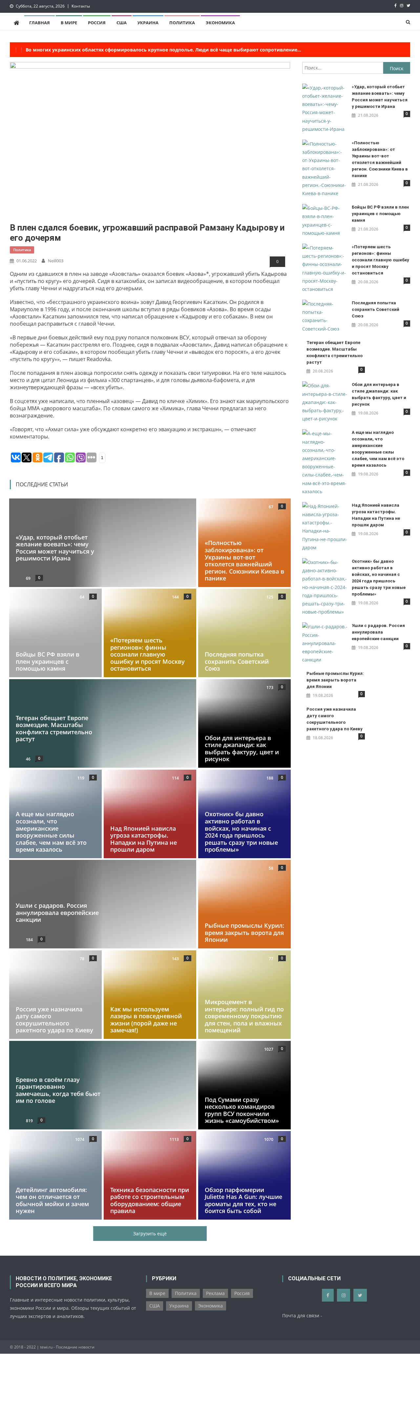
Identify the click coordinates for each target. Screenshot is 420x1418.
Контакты (81, 6)
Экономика (220, 23)
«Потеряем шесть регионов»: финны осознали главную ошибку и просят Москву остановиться (147, 654)
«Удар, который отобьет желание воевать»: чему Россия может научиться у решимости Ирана (55, 547)
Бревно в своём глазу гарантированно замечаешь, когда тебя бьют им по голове (58, 1089)
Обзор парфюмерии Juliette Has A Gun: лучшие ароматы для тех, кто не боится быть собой (243, 1200)
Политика (182, 23)
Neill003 (55, 261)
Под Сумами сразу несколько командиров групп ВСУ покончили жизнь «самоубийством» (242, 1109)
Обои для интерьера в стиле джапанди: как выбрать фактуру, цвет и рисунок (242, 748)
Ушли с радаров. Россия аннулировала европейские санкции (57, 913)
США (121, 23)
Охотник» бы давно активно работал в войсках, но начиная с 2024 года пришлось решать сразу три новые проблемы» (241, 831)
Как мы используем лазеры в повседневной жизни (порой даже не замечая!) (146, 1019)
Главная (39, 23)
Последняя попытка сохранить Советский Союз (237, 661)
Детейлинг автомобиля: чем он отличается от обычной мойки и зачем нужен (52, 1200)
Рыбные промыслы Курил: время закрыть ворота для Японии (244, 933)
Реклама (215, 1293)
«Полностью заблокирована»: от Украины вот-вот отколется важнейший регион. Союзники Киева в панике (244, 560)
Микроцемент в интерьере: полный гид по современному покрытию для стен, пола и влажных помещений (244, 1016)
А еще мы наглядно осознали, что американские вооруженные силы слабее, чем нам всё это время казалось (51, 831)
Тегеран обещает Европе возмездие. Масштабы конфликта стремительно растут (54, 728)
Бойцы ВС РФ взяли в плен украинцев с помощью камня (47, 661)
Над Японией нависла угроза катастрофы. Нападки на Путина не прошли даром (143, 838)
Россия (97, 23)
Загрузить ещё (150, 1233)
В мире (69, 23)
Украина (147, 23)
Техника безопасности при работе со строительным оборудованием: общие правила (149, 1200)
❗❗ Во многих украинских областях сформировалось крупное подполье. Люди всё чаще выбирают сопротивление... (157, 50)
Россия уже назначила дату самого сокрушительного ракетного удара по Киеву (54, 1019)
